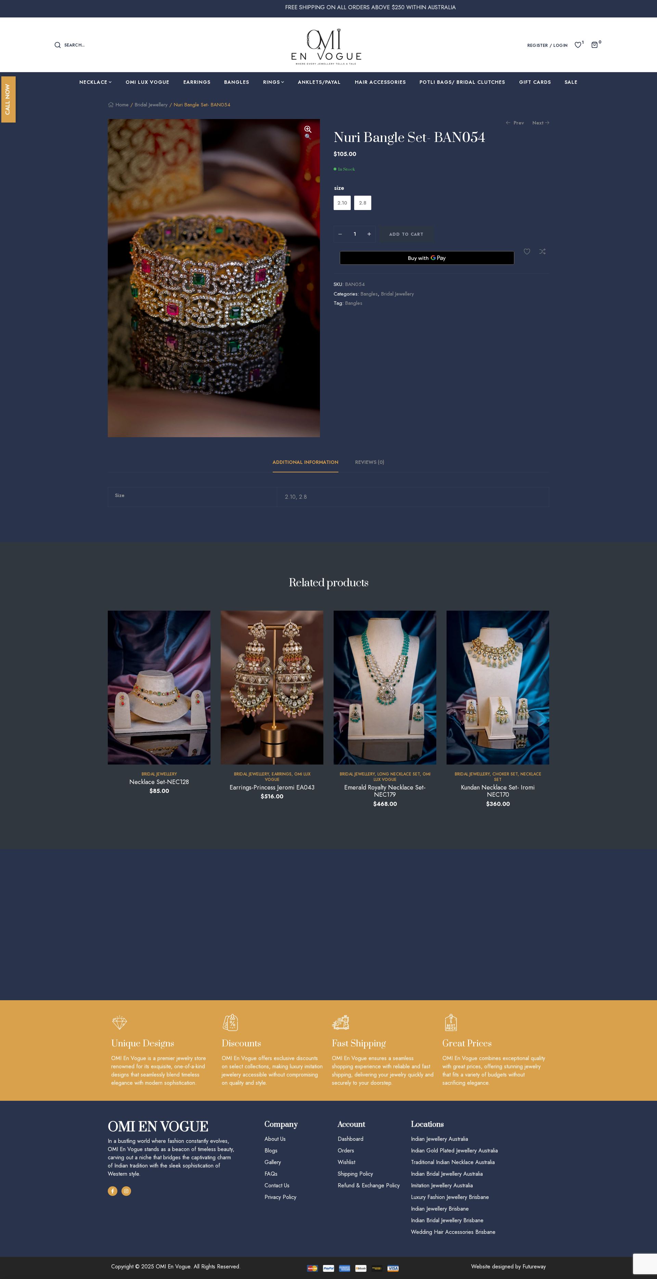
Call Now (7, 99)
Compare (542, 251)
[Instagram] (126, 1191)
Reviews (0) (369, 462)
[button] (308, 133)
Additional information (305, 462)
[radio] (342, 203)
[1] (578, 44)
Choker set (505, 774)
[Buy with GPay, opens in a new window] (427, 258)
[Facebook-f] (112, 1191)
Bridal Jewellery (151, 104)
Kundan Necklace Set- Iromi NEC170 (498, 791)
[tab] (309, 462)
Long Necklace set (398, 774)
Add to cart (406, 234)
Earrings (282, 774)
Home (122, 104)
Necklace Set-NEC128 (159, 782)
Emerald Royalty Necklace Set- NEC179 (385, 791)
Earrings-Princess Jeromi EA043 (272, 787)
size (339, 188)
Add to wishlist (527, 251)
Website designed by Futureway (508, 1266)
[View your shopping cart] (594, 44)
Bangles (369, 294)
